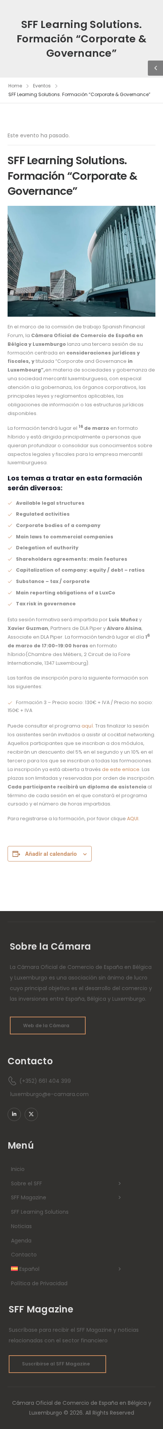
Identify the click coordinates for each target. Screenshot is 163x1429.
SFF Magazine (28, 1197)
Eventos (42, 85)
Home (15, 85)
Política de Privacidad (39, 1283)
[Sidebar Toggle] (155, 68)
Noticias (21, 1226)
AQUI (132, 818)
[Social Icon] (14, 1114)
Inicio (18, 1169)
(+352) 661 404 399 (45, 1081)
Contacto (24, 1254)
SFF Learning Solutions (40, 1212)
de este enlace (120, 769)
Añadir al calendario (51, 853)
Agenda (21, 1240)
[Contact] (13, 1080)
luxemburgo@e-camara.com (49, 1094)
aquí (87, 726)
